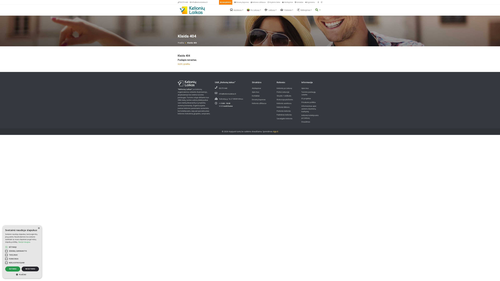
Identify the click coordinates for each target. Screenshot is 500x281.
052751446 (183, 2)
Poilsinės (288, 10)
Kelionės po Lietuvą (284, 88)
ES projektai (306, 98)
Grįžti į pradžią (184, 64)
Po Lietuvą (254, 10)
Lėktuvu (271, 10)
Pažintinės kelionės (284, 115)
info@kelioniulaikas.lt (199, 2)
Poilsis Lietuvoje (283, 92)
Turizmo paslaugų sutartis (308, 93)
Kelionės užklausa (259, 2)
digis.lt (275, 131)
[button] (22, 274)
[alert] (22, 251)
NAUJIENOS (226, 2)
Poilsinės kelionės (284, 111)
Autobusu (238, 10)
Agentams (311, 2)
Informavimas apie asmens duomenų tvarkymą (308, 109)
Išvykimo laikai (274, 2)
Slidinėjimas (305, 10)
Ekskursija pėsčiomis (285, 99)
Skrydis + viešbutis (284, 96)
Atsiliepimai (288, 2)
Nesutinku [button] (30, 269)
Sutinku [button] (13, 269)
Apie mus (255, 92)
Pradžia (181, 42)
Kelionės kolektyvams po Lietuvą (310, 116)
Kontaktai (299, 2)
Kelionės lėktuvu (283, 107)
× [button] (39, 228)
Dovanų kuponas (242, 2)
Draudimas (305, 122)
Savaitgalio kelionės (284, 118)
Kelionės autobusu (284, 103)
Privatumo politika (308, 102)
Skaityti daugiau (24, 242)
